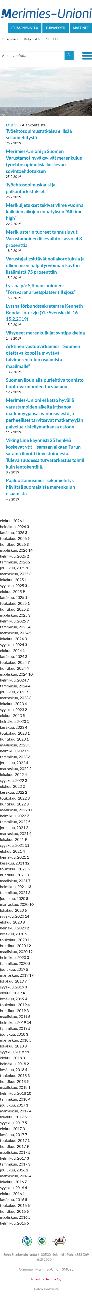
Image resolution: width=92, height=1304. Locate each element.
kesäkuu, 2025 (13, 597)
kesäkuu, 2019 (13, 998)
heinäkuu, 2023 (14, 721)
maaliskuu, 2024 (16, 674)
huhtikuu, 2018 (14, 1081)
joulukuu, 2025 (14, 567)
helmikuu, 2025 (14, 621)
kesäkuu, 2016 (13, 1199)
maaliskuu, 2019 (15, 1016)
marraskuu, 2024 (15, 632)
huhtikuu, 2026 (14, 544)
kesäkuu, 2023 (13, 727)
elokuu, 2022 (12, 786)
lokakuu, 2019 (13, 981)
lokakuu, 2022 (13, 774)
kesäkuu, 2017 (13, 1134)
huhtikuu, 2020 (15, 945)
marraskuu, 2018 (15, 1040)
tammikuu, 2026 (15, 562)
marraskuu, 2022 (15, 768)
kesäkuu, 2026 (13, 532)
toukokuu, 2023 (15, 733)
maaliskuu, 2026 (16, 550)
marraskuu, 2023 (15, 697)
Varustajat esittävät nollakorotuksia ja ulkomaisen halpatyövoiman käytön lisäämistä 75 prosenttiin (45, 265)
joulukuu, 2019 (14, 969)
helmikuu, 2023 (14, 750)
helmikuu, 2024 (14, 680)
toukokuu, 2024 (15, 662)
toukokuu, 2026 (15, 538)
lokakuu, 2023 (13, 703)
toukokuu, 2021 (15, 868)
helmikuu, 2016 (14, 1223)
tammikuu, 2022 (15, 821)
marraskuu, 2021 (15, 833)
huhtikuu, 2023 (14, 739)
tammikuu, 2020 (15, 963)
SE (48, 39)
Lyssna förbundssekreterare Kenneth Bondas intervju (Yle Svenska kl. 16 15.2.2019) (44, 312)
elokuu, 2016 (12, 1193)
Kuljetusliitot (33, 39)
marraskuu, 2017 (15, 1110)
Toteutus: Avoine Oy (46, 1279)
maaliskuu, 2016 (15, 1217)
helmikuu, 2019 (15, 1022)
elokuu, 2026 (12, 520)
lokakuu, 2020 (13, 910)
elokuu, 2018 (12, 1057)
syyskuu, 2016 (13, 1187)
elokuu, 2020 (12, 922)
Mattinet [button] (81, 28)
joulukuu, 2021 (14, 827)
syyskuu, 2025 (13, 585)
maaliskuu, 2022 (16, 809)
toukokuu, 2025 (15, 603)
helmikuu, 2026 (14, 556)
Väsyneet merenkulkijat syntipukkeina (45, 332)
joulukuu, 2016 (14, 1170)
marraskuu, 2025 (15, 573)
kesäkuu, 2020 (13, 933)
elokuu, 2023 (12, 715)
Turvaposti (55, 28)
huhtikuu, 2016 (14, 1211)
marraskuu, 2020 (17, 904)
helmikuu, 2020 (14, 957)
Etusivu (12, 124)
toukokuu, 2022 (15, 798)
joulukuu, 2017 (14, 1105)
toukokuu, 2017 (15, 1140)
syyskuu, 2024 (13, 644)
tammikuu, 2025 (15, 626)
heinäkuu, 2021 (14, 857)
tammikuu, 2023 (15, 756)
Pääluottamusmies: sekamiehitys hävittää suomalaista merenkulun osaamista (40, 486)
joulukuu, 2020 (14, 898)
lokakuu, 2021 (13, 839)
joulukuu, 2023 (14, 691)
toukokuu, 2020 (16, 939)
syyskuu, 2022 (13, 780)
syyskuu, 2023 (13, 709)
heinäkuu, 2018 (14, 1063)
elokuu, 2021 (12, 851)
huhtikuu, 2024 (14, 668)
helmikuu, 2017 (14, 1158)
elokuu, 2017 (12, 1128)
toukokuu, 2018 (15, 1075)
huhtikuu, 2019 (14, 1010)
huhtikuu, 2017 (14, 1146)
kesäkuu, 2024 (13, 656)
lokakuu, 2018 (13, 1046)
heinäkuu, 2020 (14, 927)
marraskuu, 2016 (15, 1175)
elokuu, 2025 (12, 591)
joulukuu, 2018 (14, 1034)
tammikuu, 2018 (15, 1099)
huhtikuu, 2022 (14, 804)
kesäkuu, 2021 (14, 863)
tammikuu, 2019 (15, 1028)
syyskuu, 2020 (14, 916)
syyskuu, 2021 (14, 845)
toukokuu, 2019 (15, 1004)
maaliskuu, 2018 (15, 1087)
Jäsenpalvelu (26, 28)
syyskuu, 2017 (13, 1122)
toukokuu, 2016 (15, 1205)
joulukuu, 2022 (14, 762)
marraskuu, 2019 (17, 975)
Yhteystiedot (11, 39)
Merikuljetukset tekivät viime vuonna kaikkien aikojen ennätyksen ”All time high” (44, 211)
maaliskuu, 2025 (15, 615)
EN (55, 39)
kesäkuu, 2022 (13, 792)
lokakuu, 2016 (13, 1181)
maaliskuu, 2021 (15, 880)
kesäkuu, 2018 (13, 1069)
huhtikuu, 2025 (14, 609)
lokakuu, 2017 (13, 1116)
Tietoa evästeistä (46, 1289)
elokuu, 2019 (12, 992)
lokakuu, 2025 (13, 579)
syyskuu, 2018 (14, 1051)
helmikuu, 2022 (14, 815)
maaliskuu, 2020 (16, 951)
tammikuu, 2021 (15, 892)
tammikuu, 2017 (15, 1164)
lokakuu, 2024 (13, 638)
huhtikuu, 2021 (14, 874)
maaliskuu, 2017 (15, 1152)
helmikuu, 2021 (15, 886)
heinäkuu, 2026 (14, 526)
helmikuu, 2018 (15, 1093)
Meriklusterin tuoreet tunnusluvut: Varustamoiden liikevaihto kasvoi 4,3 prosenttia (44, 238)
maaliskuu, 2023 (15, 745)
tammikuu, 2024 (15, 685)
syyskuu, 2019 (13, 987)
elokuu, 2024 (12, 650)
